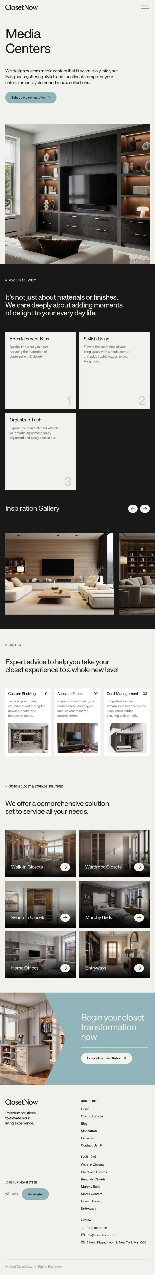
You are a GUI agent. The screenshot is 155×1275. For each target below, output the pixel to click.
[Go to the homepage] (26, 1102)
